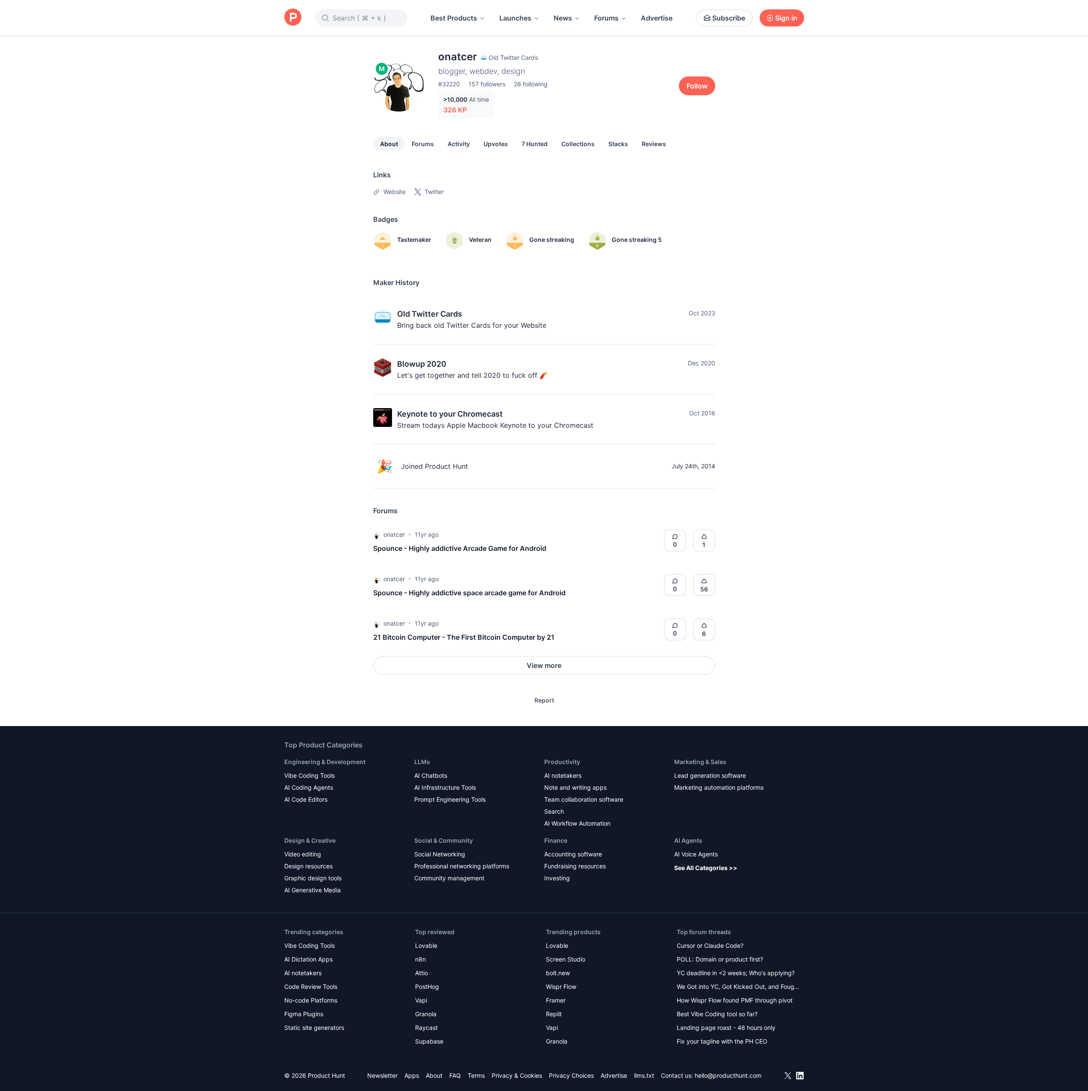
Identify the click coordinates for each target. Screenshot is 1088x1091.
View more (544, 665)
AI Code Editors (305, 799)
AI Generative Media (312, 890)
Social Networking (439, 854)
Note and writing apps (575, 787)
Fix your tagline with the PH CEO (722, 1041)
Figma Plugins (303, 1013)
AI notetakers (562, 775)
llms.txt (644, 1075)
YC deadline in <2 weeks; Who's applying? (736, 972)
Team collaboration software (583, 799)
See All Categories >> (705, 867)
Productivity (562, 761)
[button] (376, 534)
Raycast (426, 1027)
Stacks (618, 143)
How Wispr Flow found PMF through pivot (735, 1000)
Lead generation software (710, 775)
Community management (449, 878)
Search (554, 811)
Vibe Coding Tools (309, 775)
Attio (421, 972)
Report (544, 700)
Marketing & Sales (700, 761)
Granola (425, 1013)
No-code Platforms (310, 1000)
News (563, 18)
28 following (531, 84)
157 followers (487, 84)
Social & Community (443, 840)
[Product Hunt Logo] (292, 18)
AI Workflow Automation (577, 823)
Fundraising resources (575, 866)
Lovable (426, 945)
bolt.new (558, 972)
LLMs (422, 761)
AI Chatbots (430, 775)
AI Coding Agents (308, 787)
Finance (555, 840)
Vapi (421, 1000)
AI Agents (688, 840)
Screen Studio (565, 959)
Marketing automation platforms (719, 787)
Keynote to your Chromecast (450, 413)
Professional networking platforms (461, 866)
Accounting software (573, 854)
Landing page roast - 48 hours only (726, 1027)
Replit (554, 1013)
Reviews (654, 143)
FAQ (455, 1075)
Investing (557, 878)
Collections (578, 143)
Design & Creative (310, 840)
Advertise (656, 18)
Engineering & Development (325, 761)
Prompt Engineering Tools (450, 799)
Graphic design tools (313, 878)
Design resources (308, 866)
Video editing (302, 854)
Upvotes (496, 143)
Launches (515, 18)
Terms (476, 1075)
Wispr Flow (561, 986)
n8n (420, 959)
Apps (411, 1075)
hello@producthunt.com (728, 1075)
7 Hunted (535, 143)
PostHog (427, 986)
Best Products (453, 18)
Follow (697, 86)
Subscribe (728, 18)
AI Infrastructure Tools (445, 787)
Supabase (429, 1041)
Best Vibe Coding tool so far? (717, 1013)
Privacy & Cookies (517, 1075)
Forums (606, 18)
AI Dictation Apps (308, 959)
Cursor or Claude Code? (710, 945)
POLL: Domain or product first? (720, 959)
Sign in (786, 18)
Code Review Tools (310, 986)
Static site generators (314, 1027)
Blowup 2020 (421, 363)
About (389, 143)
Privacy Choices (571, 1075)
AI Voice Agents (696, 854)
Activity (459, 143)
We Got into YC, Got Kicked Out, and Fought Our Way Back (738, 987)
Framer (556, 1000)
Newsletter (382, 1075)
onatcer (394, 534)
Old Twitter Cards (429, 313)
